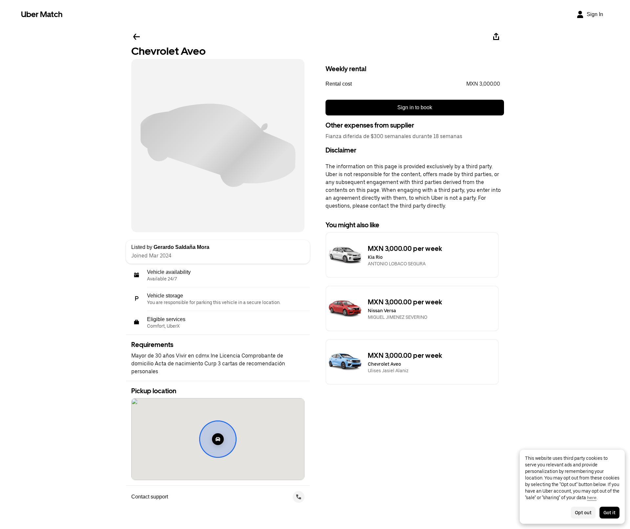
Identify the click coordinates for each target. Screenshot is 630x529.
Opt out (583, 512)
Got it (609, 512)
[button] (415, 84)
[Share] (496, 37)
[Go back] (136, 37)
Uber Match (42, 14)
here (592, 497)
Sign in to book (414, 107)
